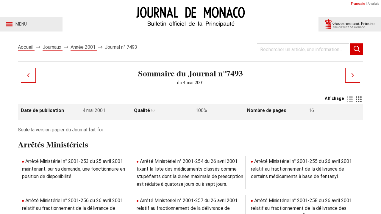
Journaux (53, 47)
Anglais (374, 4)
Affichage (334, 98)
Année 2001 (84, 47)
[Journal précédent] (28, 75)
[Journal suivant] (352, 75)
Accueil (26, 47)
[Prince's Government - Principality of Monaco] (349, 24)
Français (358, 4)
